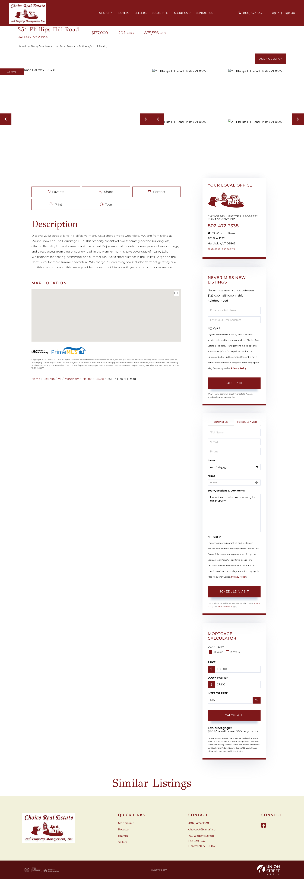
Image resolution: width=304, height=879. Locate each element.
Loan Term (216, 646)
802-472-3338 (223, 226)
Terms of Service (224, 606)
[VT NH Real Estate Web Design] (268, 870)
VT (60, 379)
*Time (211, 475)
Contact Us (214, 249)
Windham (72, 379)
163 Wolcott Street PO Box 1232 (202, 841)
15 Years (235, 652)
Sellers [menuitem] (140, 13)
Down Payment (219, 677)
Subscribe (234, 383)
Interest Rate (218, 693)
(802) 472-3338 (253, 13)
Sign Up (289, 13)
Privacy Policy (238, 368)
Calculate (234, 715)
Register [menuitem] (124, 829)
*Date (211, 460)
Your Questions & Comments (226, 490)
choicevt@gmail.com (203, 829)
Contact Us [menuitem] (204, 13)
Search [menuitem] (104, 13)
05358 (100, 379)
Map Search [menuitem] (126, 823)
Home (35, 379)
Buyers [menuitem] (123, 13)
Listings (49, 379)
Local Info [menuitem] (160, 13)
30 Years (218, 652)
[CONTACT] (270, 58)
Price (212, 662)
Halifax (87, 379)
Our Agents (228, 249)
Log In (275, 13)
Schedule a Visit (247, 422)
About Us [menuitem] (181, 13)
